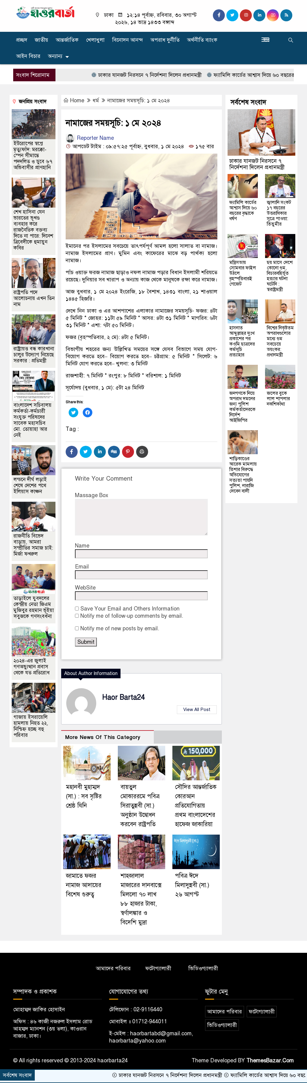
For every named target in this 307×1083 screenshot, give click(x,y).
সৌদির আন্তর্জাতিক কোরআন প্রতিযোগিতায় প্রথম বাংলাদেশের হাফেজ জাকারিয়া (195, 805)
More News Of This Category (103, 737)
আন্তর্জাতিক (67, 40)
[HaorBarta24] (45, 12)
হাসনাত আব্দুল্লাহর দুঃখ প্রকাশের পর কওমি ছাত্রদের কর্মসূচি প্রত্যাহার (242, 341)
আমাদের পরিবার (113, 968)
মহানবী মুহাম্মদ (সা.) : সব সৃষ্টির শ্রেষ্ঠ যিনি (84, 796)
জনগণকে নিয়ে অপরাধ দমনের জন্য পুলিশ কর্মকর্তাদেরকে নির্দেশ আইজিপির (242, 406)
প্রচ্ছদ (21, 40)
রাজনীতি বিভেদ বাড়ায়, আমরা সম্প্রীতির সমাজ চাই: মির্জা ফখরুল (33, 545)
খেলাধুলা (95, 40)
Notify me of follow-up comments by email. (131, 616)
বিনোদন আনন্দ (127, 40)
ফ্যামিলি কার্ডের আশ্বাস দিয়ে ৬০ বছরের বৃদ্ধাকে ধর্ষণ (240, 75)
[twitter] (232, 15)
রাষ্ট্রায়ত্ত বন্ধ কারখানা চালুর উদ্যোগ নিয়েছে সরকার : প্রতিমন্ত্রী (33, 355)
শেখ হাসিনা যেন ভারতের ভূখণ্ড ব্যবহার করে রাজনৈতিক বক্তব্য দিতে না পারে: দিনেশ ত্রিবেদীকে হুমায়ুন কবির (33, 230)
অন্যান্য (55, 56)
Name (82, 545)
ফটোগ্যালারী (158, 968)
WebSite (85, 587)
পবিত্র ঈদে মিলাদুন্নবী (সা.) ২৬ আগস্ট (192, 885)
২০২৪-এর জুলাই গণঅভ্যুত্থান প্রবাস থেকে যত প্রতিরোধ (31, 667)
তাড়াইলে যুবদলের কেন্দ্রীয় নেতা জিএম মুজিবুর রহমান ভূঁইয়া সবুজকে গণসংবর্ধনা (33, 607)
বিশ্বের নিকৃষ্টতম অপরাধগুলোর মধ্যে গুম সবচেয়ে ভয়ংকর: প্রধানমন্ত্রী (280, 341)
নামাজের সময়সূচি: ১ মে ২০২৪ (138, 100)
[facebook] (219, 15)
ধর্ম (96, 100)
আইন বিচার (28, 56)
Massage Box (91, 495)
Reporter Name (94, 138)
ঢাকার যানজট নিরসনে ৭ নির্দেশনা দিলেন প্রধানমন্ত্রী (123, 75)
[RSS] (286, 15)
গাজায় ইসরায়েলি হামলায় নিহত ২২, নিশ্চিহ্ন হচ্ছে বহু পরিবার (30, 726)
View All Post (196, 709)
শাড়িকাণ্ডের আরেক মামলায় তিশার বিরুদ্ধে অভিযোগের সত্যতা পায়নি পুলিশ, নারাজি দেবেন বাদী (243, 475)
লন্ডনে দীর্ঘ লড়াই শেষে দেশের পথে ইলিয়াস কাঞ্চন (30, 485)
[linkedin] (259, 15)
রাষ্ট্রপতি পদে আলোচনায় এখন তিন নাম (34, 298)
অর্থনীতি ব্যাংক (202, 40)
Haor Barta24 (123, 697)
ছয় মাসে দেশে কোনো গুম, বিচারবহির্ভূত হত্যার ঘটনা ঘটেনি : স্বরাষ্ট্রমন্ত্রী (280, 276)
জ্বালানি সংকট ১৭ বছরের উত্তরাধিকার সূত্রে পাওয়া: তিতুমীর (279, 213)
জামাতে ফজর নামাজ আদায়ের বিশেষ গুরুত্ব (83, 885)
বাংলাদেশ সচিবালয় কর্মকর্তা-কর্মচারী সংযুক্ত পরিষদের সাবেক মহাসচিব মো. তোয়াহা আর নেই (32, 420)
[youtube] (273, 15)
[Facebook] (72, 452)
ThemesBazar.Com (270, 1060)
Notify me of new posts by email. (119, 628)
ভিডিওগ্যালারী (203, 968)
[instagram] (246, 15)
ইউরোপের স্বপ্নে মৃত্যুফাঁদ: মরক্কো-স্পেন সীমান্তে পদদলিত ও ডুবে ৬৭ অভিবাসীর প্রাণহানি (32, 155)
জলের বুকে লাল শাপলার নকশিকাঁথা (278, 398)
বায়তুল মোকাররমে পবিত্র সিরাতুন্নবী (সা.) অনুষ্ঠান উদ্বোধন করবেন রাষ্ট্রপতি (140, 805)
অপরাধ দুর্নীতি (165, 40)
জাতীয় (41, 40)
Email (82, 566)
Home (77, 100)
